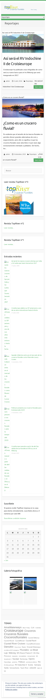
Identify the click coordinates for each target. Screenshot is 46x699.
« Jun (6, 560)
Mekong (12, 653)
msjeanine (15, 656)
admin (8, 81)
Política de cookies (11, 689)
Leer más (38, 87)
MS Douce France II (24, 653)
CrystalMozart (20, 641)
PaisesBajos (7, 662)
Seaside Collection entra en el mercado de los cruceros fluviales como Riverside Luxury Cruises (26, 357)
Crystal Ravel (31, 641)
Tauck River (24, 668)
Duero (24, 647)
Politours (21, 662)
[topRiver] (20, 8)
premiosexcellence (31, 662)
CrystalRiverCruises (33, 644)
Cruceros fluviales (16, 634)
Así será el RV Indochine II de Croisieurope (22, 61)
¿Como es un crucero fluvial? (19, 126)
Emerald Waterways (34, 647)
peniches (14, 662)
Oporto (32, 659)
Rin (39, 662)
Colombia (38, 627)
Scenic (30, 665)
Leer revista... (9, 228)
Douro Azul (18, 647)
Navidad (16, 659)
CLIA (32, 628)
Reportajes (29, 81)
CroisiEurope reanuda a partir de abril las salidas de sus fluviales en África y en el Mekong (25, 448)
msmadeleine (22, 656)
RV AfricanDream (9, 665)
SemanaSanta (14, 668)
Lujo (6, 653)
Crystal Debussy (33, 638)
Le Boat (34, 650)
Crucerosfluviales (15, 637)
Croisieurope (13, 630)
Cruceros (30, 630)
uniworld (32, 668)
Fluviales (24, 650)
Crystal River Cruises (14, 643)
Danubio (8, 646)
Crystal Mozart (9, 641)
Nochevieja (23, 659)
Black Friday (26, 627)
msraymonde (31, 656)
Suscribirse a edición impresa (15, 518)
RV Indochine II (21, 665)
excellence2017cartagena (11, 650)
